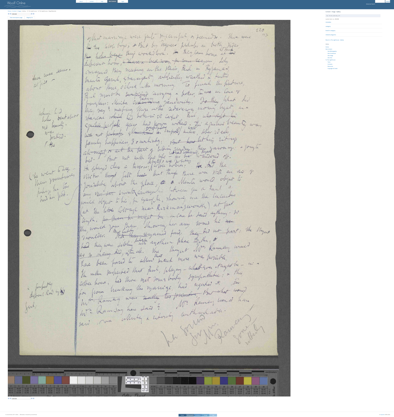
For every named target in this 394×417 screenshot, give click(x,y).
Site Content (329, 49)
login (122, 1)
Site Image (330, 55)
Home (9, 11)
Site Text (330, 57)
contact (92, 1)
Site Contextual (332, 53)
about (81, 1)
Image (19, 11)
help (102, 1)
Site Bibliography (332, 51)
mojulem (382, 414)
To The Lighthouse (330, 60)
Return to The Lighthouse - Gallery (335, 40)
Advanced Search (370, 4)
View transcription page (16, 17)
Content (14, 11)
